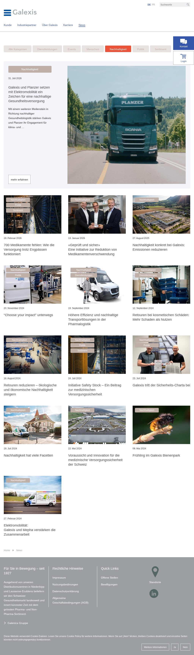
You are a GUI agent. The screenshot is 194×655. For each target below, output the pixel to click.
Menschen (93, 49)
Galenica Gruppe (18, 623)
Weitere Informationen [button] (155, 647)
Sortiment (160, 49)
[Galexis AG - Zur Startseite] (20, 12)
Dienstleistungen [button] (83, 275)
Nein (185, 647)
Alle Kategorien (18, 49)
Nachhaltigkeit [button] (29, 69)
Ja (175, 647)
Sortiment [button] (18, 210)
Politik (140, 49)
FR (153, 4)
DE (149, 4)
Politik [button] (18, 205)
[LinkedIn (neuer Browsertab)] (153, 593)
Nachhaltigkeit (118, 49)
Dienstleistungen (47, 49)
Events (72, 49)
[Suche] (188, 4)
